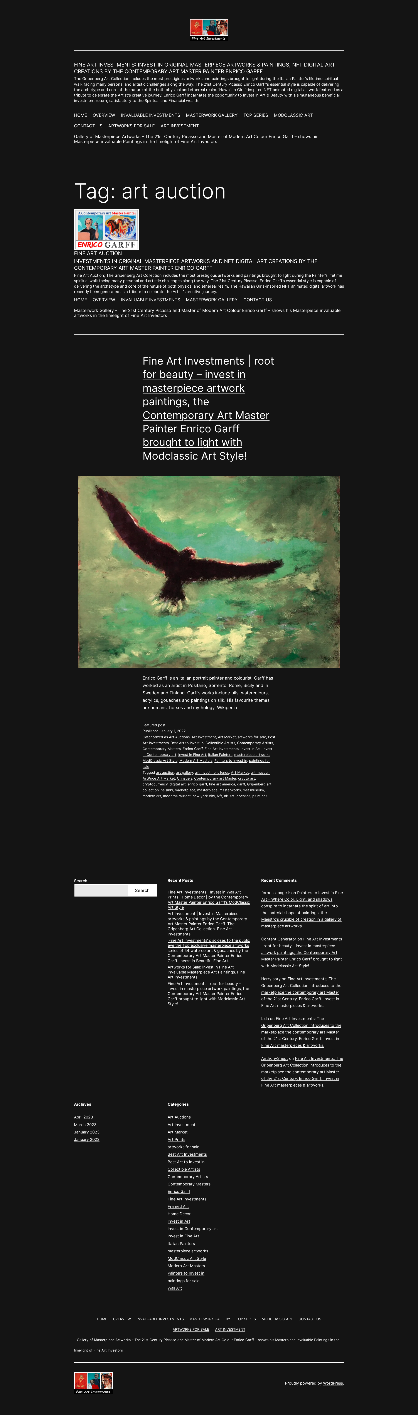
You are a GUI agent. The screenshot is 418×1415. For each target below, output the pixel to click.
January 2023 (86, 1132)
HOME (80, 115)
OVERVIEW (104, 115)
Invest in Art (251, 749)
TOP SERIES (255, 115)
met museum (253, 790)
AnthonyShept (274, 1058)
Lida (265, 1018)
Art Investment (204, 737)
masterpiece (207, 790)
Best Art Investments (187, 1154)
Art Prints (176, 1139)
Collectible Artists (220, 743)
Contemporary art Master (215, 778)
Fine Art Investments (222, 749)
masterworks (230, 790)
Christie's (184, 778)
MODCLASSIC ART (293, 115)
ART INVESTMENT (180, 125)
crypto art (246, 778)
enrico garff (197, 784)
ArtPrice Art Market (159, 778)
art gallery (184, 772)
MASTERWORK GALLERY (212, 115)
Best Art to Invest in (187, 743)
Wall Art (175, 1288)
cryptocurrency (155, 784)
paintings (259, 796)
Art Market (227, 737)
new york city (204, 796)
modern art (152, 796)
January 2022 (86, 1139)
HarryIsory (271, 979)
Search (80, 880)
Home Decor (179, 1214)
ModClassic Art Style (160, 760)
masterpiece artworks (252, 754)
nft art (229, 796)
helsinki (167, 790)
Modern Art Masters (195, 760)
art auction (165, 772)
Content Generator (278, 939)
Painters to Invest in (230, 760)
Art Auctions (179, 737)
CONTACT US (88, 125)
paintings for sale (183, 1280)
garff (241, 784)
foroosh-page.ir (275, 892)
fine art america (222, 784)
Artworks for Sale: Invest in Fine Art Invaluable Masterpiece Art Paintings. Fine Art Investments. (206, 972)
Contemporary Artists (255, 743)
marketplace (185, 790)
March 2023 (85, 1124)
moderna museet (177, 796)
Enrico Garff (193, 749)
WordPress (333, 1383)
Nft (219, 796)
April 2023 (83, 1117)
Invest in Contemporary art (193, 1228)
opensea (243, 796)
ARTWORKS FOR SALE (131, 125)
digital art (178, 784)
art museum (260, 772)
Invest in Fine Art (192, 754)
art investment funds (212, 772)
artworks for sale (252, 737)
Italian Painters (220, 754)
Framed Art (178, 1206)
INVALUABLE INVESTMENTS (150, 115)
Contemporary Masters (162, 749)
